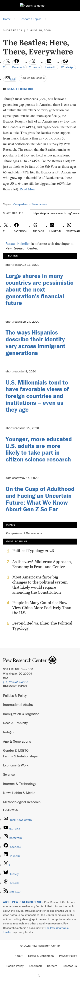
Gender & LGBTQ (15, 750)
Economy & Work (15, 765)
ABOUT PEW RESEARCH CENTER (23, 902)
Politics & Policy (15, 695)
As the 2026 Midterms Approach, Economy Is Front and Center (42, 564)
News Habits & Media (19, 792)
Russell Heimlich (20, 89)
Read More (28, 189)
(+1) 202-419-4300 (15, 682)
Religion (9, 732)
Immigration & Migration (21, 714)
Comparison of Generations (30, 204)
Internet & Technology (19, 783)
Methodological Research (22, 802)
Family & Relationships (20, 756)
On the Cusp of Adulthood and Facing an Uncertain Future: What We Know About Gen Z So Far (40, 499)
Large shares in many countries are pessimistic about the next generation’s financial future (39, 289)
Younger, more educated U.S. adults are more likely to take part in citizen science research (39, 449)
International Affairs (18, 704)
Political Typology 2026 (33, 550)
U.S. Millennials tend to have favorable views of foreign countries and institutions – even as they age (37, 396)
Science (9, 774)
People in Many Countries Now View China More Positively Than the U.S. (41, 607)
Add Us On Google (33, 78)
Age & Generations (17, 741)
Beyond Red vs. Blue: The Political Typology (42, 626)
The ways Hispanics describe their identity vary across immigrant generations (35, 342)
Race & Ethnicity (15, 723)
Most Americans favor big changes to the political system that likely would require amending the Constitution (40, 584)
